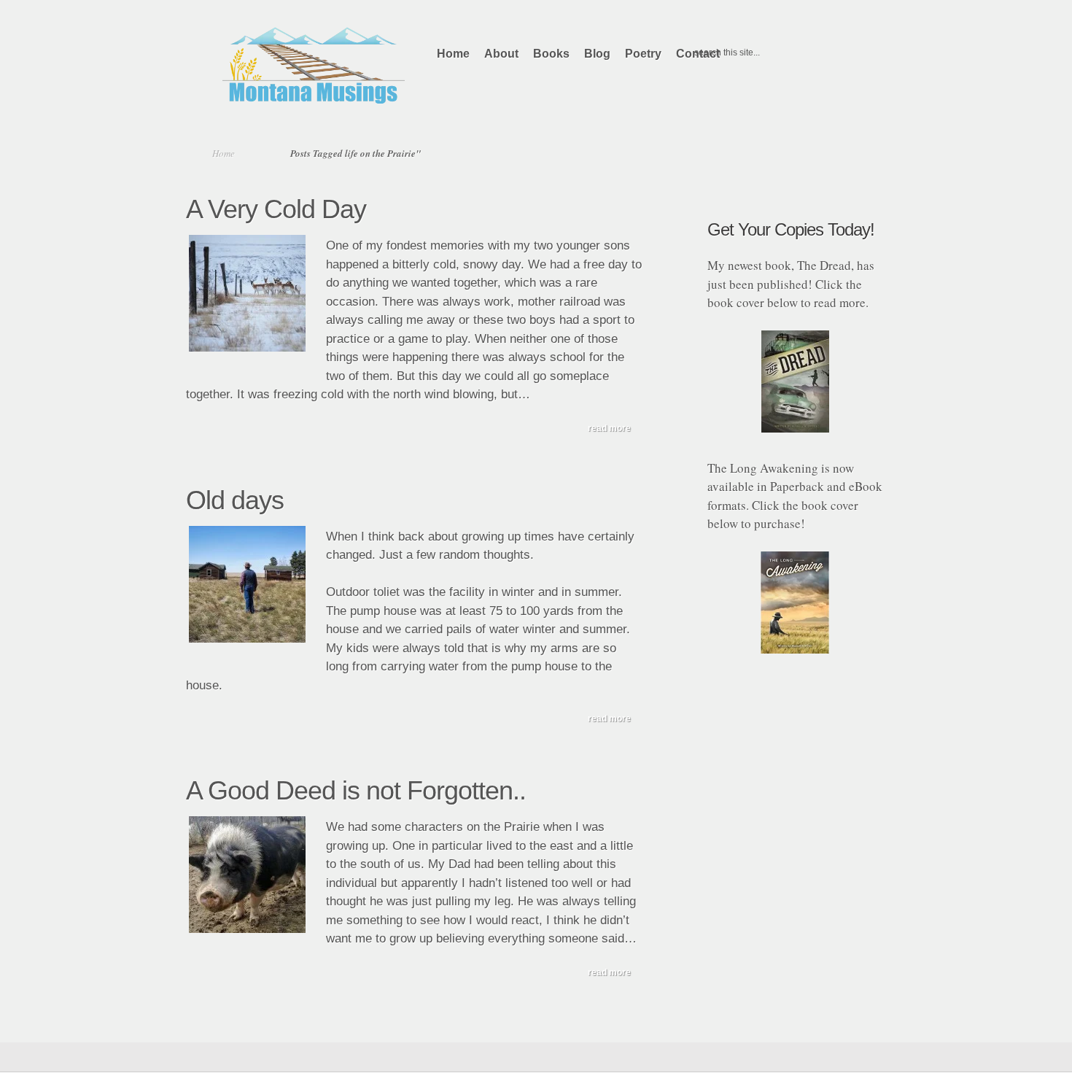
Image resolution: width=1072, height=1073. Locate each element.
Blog (597, 53)
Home (453, 53)
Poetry (643, 53)
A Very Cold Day (276, 209)
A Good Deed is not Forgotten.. (356, 790)
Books (551, 53)
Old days (235, 500)
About (501, 53)
